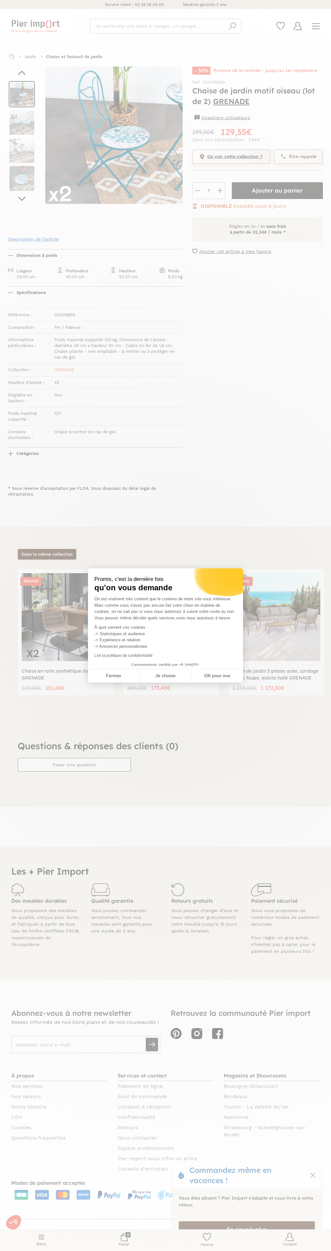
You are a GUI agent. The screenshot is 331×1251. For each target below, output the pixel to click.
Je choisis (165, 675)
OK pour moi (217, 675)
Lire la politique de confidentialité (123, 655)
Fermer (113, 675)
